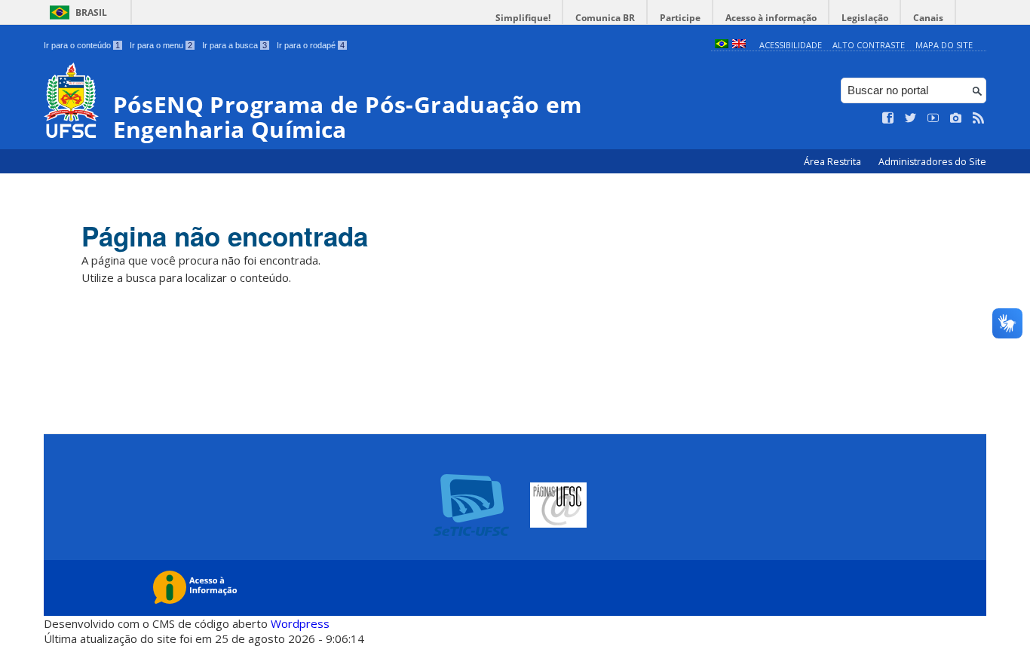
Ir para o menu (161, 45)
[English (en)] (739, 45)
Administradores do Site (932, 161)
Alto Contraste (868, 45)
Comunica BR (605, 17)
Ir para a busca (234, 45)
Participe (680, 17)
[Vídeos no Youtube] (933, 118)
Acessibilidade (790, 45)
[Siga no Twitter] (911, 118)
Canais (928, 17)
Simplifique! (522, 17)
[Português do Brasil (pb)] (721, 45)
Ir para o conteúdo (82, 45)
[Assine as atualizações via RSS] (979, 118)
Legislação (864, 17)
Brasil (91, 12)
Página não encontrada (224, 236)
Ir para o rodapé (311, 45)
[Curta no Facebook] (888, 118)
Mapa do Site (944, 45)
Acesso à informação (771, 17)
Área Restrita (833, 161)
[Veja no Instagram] (956, 118)
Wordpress (300, 623)
